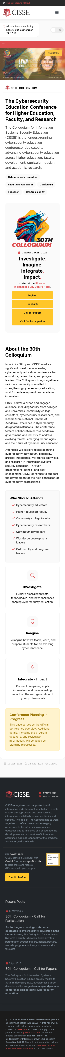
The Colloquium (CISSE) (18, 3)
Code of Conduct (50, 796)
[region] (32, 64)
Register (33, 295)
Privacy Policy (49, 793)
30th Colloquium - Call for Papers (31, 969)
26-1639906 (17, 854)
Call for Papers (33, 312)
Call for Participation (32, 321)
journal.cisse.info (31, 1032)
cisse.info (22, 1029)
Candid (9, 861)
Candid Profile (17, 877)
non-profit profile (32, 861)
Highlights (32, 304)
